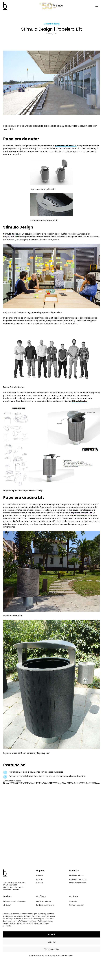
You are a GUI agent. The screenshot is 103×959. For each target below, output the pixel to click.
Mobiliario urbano (76, 876)
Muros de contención (77, 883)
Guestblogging (51, 23)
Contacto (73, 901)
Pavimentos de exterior (78, 879)
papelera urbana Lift (65, 145)
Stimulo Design (11, 234)
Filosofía (39, 876)
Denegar (51, 942)
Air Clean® (7, 905)
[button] (96, 6)
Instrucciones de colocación (14, 901)
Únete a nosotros (76, 905)
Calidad (39, 883)
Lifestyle (39, 879)
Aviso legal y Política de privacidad (59, 955)
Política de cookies (36, 955)
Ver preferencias (51, 949)
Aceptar (51, 934)
